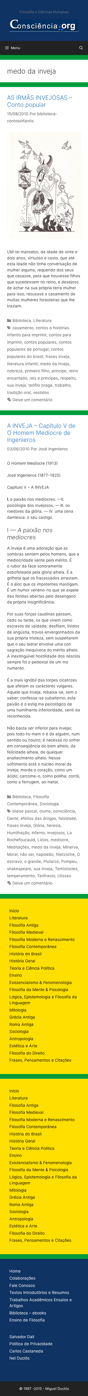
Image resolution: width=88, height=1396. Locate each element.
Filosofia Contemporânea (33, 946)
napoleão (45, 854)
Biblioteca (21, 320)
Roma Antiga (21, 1024)
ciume (45, 811)
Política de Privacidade (31, 1343)
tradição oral (19, 392)
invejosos (56, 832)
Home (15, 1271)
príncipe (59, 371)
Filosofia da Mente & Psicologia (38, 989)
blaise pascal (24, 811)
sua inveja (16, 385)
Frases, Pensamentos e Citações (40, 1060)
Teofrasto (46, 875)
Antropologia (21, 1038)
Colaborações (22, 1278)
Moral (12, 854)
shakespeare (19, 868)
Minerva (70, 847)
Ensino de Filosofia (27, 1320)
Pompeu (69, 861)
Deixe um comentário (32, 399)
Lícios (43, 839)
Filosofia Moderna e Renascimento (42, 939)
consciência (64, 811)
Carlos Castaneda (26, 1351)
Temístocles (66, 868)
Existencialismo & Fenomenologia (40, 982)
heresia (54, 825)
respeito (68, 378)
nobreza (15, 371)
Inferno (38, 832)
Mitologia (18, 1010)
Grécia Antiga (22, 1017)
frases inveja (57, 356)
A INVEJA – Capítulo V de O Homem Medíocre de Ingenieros (41, 432)
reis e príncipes (44, 378)
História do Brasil (25, 954)
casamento (22, 327)
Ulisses (64, 875)
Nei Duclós (19, 1358)
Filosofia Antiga (23, 925)
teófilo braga (40, 385)
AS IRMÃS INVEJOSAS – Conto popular (39, 101)
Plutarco (51, 861)
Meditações (18, 847)
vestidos (41, 392)
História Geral (22, 961)
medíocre (59, 839)
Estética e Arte (23, 1045)
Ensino (15, 975)
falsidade (67, 818)
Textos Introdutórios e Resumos (39, 1292)
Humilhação (18, 832)
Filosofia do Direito (27, 1053)
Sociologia (49, 803)
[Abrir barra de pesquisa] (81, 48)
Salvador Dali (21, 1336)
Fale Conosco (22, 1285)
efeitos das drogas (38, 818)
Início (14, 910)
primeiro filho (37, 371)
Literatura (42, 320)
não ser (27, 854)
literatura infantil (22, 363)
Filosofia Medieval (26, 932)
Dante (12, 818)
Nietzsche (65, 854)
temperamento (21, 875)
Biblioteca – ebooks (27, 1313)
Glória (38, 825)
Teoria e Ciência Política (31, 968)
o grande (32, 861)
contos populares (40, 342)
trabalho (62, 385)
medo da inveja (54, 363)
